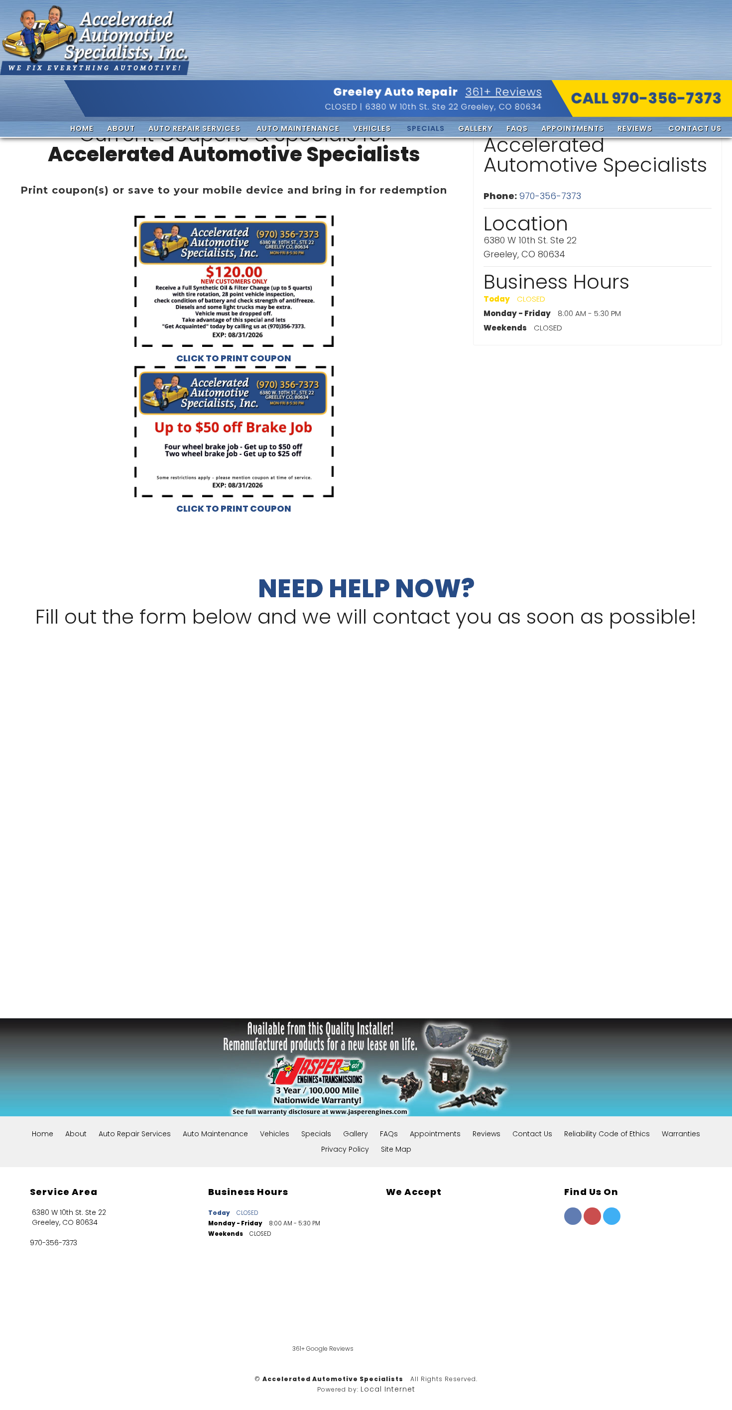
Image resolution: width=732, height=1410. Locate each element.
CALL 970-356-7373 (646, 98)
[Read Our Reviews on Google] (595, 1265)
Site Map (396, 1149)
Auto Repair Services (194, 128)
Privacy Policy (345, 1149)
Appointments (572, 128)
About (121, 128)
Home (82, 128)
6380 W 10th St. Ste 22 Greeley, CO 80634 (454, 106)
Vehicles (372, 128)
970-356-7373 (550, 196)
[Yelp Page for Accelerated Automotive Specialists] (592, 1222)
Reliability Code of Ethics (607, 1134)
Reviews (634, 128)
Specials (426, 128)
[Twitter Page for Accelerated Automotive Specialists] (611, 1222)
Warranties (681, 1134)
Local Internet (388, 1389)
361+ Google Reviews (323, 1348)
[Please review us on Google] (446, 1324)
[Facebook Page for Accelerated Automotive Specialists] (573, 1222)
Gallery (475, 128)
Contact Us (695, 128)
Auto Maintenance (298, 128)
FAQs (517, 128)
